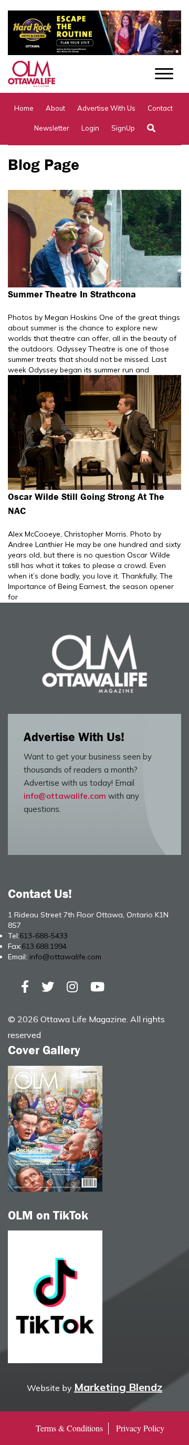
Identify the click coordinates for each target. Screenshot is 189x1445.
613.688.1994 (44, 946)
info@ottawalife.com (65, 796)
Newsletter (51, 128)
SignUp (123, 128)
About (55, 108)
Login (90, 128)
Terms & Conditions (69, 1427)
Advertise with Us (106, 108)
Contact (160, 108)
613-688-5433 (43, 935)
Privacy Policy (140, 1427)
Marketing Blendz (118, 1387)
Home (24, 108)
